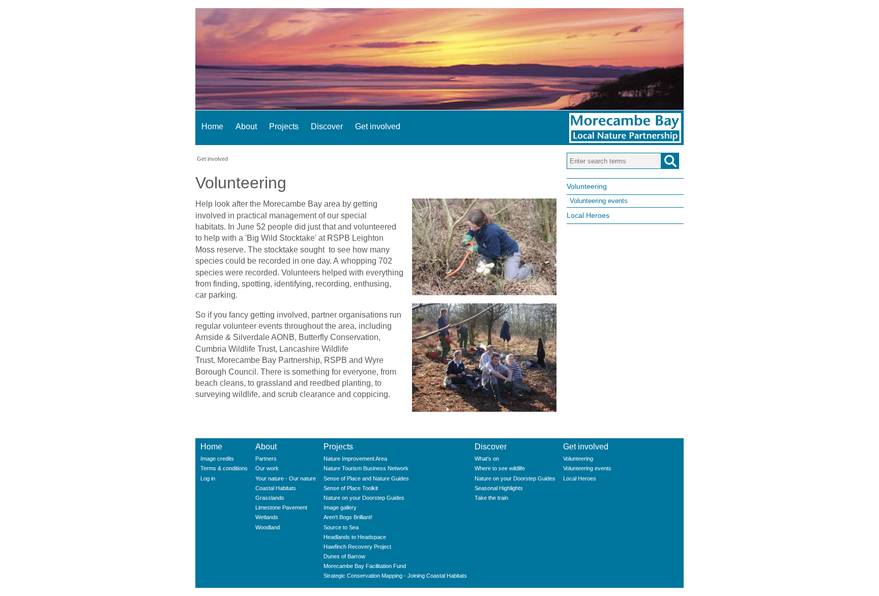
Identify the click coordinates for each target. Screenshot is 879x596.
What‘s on (487, 459)
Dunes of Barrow (344, 556)
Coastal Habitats (275, 488)
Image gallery (340, 507)
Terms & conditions (224, 468)
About (246, 126)
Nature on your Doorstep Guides (364, 498)
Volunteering (587, 186)
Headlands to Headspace (355, 537)
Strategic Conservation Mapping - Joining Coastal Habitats (395, 576)
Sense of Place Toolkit (351, 488)
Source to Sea (341, 527)
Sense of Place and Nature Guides (366, 478)
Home (212, 126)
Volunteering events (599, 201)
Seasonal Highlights (499, 488)
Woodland (267, 527)
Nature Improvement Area (355, 459)
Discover (327, 126)
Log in (207, 478)
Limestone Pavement (281, 507)
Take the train (491, 498)
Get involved (377, 126)
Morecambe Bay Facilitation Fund (365, 566)
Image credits (217, 459)
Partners (266, 459)
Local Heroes (588, 215)
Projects (284, 126)
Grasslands (269, 498)
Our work (267, 468)
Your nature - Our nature (285, 478)
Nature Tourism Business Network (366, 468)
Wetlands (266, 517)
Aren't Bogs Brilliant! (348, 517)
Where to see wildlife (500, 468)
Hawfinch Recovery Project (357, 547)
